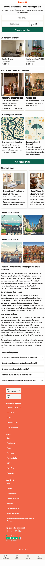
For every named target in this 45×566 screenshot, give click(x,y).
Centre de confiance (13, 508)
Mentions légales (12, 458)
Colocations (10, 412)
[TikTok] (15, 531)
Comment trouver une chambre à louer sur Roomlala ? (19, 357)
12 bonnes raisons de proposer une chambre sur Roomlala (20, 520)
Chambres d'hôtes (12, 422)
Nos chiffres (10, 468)
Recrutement (11, 443)
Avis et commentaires (13, 513)
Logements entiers (12, 427)
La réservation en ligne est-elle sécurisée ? (15, 369)
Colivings (9, 417)
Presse (9, 448)
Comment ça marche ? (13, 498)
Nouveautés (10, 473)
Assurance (10, 503)
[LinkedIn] (19, 531)
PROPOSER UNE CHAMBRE (22, 162)
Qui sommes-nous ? (12, 493)
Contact (9, 488)
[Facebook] (7, 531)
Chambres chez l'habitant (12, 98)
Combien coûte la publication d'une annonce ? (17, 375)
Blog (8, 438)
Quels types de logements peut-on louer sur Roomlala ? (20, 363)
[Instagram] (11, 531)
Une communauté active (12, 142)
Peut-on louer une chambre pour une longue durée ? (19, 380)
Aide (8, 483)
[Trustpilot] (13, 540)
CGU (8, 463)
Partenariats (10, 453)
